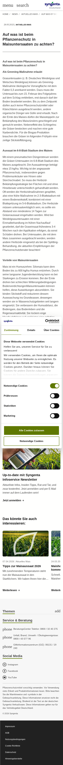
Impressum (10, 726)
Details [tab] (31, 330)
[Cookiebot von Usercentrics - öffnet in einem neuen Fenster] (45, 321)
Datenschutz (10, 752)
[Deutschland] (52, 4)
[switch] (54, 395)
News (15, 14)
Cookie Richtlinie (12, 746)
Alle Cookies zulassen (31, 430)
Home (5, 14)
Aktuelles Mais (29, 14)
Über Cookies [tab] (51, 330)
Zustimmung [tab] (11, 330)
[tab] (31, 611)
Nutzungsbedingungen (15, 739)
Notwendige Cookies (31, 441)
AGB (7, 733)
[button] (13, 500)
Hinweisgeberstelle (13, 759)
